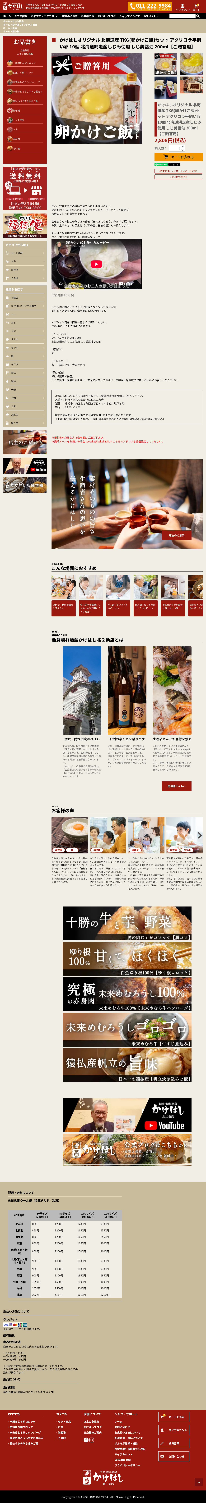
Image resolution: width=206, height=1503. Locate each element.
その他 (16, 148)
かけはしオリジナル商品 (24, 24)
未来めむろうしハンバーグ (26, 82)
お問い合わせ (151, 16)
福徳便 (16, 110)
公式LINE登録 (123, 1460)
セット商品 (18, 21)
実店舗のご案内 (93, 1432)
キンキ (14, 347)
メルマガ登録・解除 (126, 1443)
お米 (13, 406)
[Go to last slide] (54, 587)
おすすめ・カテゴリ (42, 16)
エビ (13, 322)
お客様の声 (87, 16)
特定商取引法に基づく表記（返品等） (179, 171)
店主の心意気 (70, 16)
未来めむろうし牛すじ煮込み (27, 91)
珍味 (13, 372)
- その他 (61, 1438)
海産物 (16, 139)
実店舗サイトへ (177, 786)
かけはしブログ (107, 16)
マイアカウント (124, 1454)
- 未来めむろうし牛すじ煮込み (25, 1438)
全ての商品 (20, 16)
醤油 (14, 28)
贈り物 (15, 31)
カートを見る (174, 1416)
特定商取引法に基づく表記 (130, 1449)
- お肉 (59, 1427)
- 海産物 (61, 1432)
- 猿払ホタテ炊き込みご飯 (23, 1443)
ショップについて (129, 16)
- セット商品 (63, 1421)
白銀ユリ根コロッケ (23, 72)
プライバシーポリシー (127, 1465)
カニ (13, 314)
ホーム (7, 16)
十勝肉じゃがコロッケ (24, 63)
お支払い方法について (127, 1432)
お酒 (13, 397)
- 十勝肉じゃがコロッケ (22, 1421)
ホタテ (14, 339)
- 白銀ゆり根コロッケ (20, 1427)
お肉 (15, 129)
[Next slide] (200, 587)
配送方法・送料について (129, 1438)
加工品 (14, 414)
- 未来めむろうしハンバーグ (24, 1432)
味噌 (13, 389)
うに (13, 330)
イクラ (14, 364)
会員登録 (174, 1443)
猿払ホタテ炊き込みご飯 (25, 101)
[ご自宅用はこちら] (63, 295)
